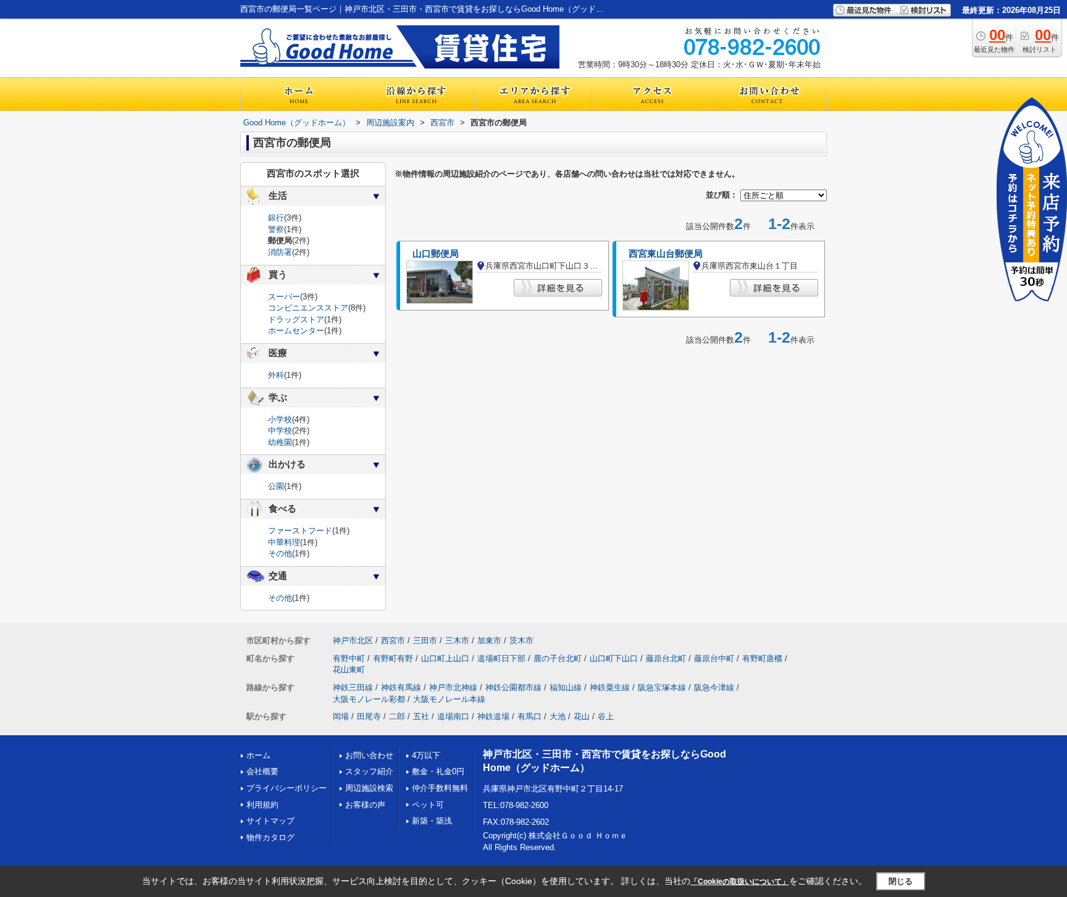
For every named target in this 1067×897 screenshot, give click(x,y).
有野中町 (349, 658)
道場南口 (453, 716)
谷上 (606, 716)
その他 (280, 553)
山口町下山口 (614, 658)
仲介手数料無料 (440, 788)
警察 (276, 229)
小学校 (280, 419)
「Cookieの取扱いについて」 (739, 881)
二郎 (397, 716)
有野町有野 (393, 658)
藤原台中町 (714, 658)
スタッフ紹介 (369, 771)
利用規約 (262, 804)
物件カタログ (270, 837)
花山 (582, 716)
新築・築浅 (432, 820)
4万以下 (426, 755)
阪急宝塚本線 (662, 687)
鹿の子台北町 (558, 658)
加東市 (489, 640)
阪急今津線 (714, 687)
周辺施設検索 (369, 788)
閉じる (901, 881)
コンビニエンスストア (308, 307)
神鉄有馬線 (401, 687)
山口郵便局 (435, 254)
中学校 (280, 430)
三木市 (457, 640)
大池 (558, 716)
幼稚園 (280, 442)
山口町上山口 (445, 658)
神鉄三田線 (353, 687)
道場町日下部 (501, 658)
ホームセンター (296, 330)
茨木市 (521, 640)
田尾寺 (369, 716)
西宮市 (393, 640)
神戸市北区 (353, 640)
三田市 (425, 640)
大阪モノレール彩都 (369, 699)
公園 (276, 486)
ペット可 (428, 804)
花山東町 (349, 669)
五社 (421, 716)
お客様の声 (365, 804)
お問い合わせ (369, 755)
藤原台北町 (666, 658)
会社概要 (262, 771)
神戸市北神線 (453, 687)
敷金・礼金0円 (438, 771)
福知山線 (566, 687)
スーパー (284, 296)
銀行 (276, 217)
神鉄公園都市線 (513, 687)
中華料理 (284, 542)
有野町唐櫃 (762, 658)
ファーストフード (300, 530)
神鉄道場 (493, 716)
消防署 (280, 252)
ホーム (258, 755)
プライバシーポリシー (286, 788)
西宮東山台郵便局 (666, 254)
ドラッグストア (296, 319)
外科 (276, 375)
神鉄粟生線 (610, 687)
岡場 (341, 716)
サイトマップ (270, 820)
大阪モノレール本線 (449, 699)
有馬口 (529, 716)
